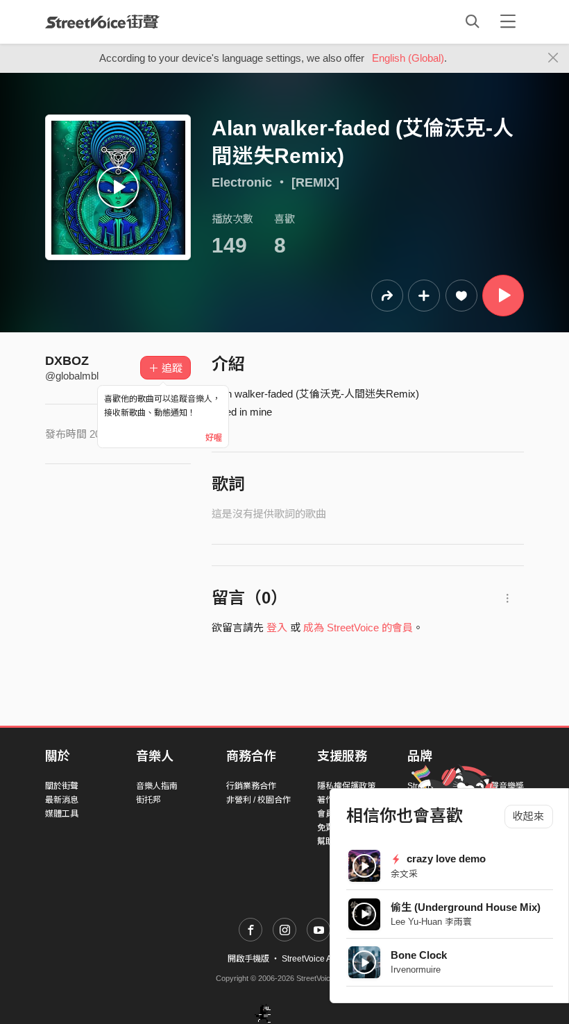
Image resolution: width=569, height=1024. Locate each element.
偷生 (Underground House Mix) (466, 907)
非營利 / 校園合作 (258, 800)
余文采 (404, 874)
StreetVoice (102, 21)
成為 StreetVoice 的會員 (358, 627)
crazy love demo (445, 858)
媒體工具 (61, 814)
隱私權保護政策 (346, 786)
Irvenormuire (416, 969)
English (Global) (408, 58)
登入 (276, 627)
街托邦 (148, 800)
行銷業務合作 (251, 786)
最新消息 (61, 800)
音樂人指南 (157, 786)
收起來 (528, 816)
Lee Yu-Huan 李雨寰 (431, 921)
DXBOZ (67, 361)
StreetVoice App (311, 959)
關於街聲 (61, 786)
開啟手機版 (248, 959)
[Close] (553, 58)
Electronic (242, 182)
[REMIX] (315, 182)
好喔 (213, 438)
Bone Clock (419, 955)
